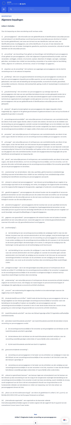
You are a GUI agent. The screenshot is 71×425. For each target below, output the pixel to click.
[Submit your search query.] (11, 9)
